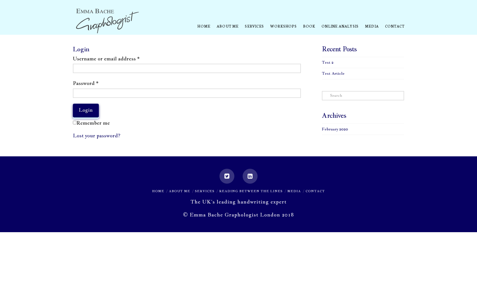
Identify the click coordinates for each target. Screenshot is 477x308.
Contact (315, 191)
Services (204, 191)
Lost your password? (96, 135)
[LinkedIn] (250, 176)
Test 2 (327, 62)
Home (158, 191)
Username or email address (106, 58)
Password (86, 83)
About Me (179, 191)
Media (294, 191)
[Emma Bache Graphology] (107, 21)
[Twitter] (226, 176)
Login (86, 110)
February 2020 (335, 129)
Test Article (333, 73)
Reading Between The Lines (251, 191)
